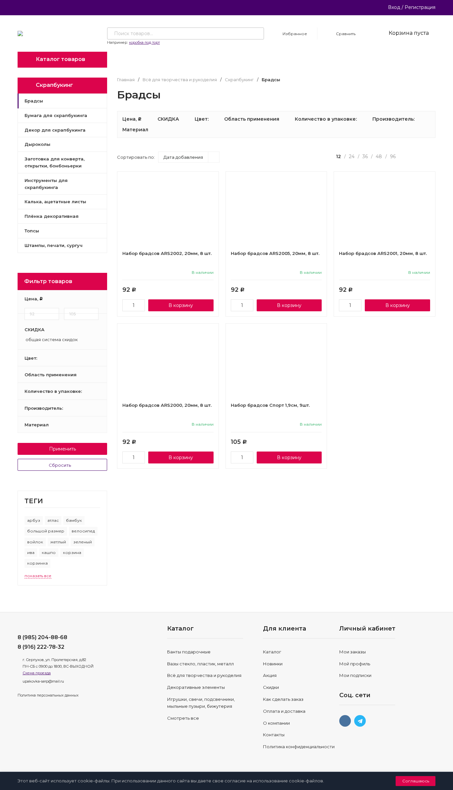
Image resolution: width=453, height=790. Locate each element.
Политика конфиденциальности (299, 746)
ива (30, 552)
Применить (62, 449)
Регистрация (420, 7)
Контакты (274, 734)
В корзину (180, 305)
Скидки (271, 687)
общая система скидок (51, 339)
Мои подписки (355, 675)
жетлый (58, 541)
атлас (53, 520)
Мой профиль (354, 663)
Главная (126, 80)
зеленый (82, 541)
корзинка (37, 563)
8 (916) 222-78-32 (41, 647)
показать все (38, 575)
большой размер (45, 530)
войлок (35, 541)
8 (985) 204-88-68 (42, 637)
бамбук (74, 520)
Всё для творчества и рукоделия (180, 80)
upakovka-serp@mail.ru (43, 681)
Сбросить (60, 465)
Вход (394, 7)
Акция (270, 675)
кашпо (49, 552)
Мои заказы (352, 651)
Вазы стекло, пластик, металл (200, 663)
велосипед (83, 530)
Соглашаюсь (415, 780)
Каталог (272, 651)
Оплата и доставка (284, 711)
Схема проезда (37, 673)
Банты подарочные (189, 651)
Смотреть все (183, 718)
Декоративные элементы (196, 687)
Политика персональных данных (48, 695)
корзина (72, 552)
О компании (276, 723)
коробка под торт (144, 42)
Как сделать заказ (283, 699)
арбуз (33, 520)
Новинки (273, 663)
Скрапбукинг (239, 80)
